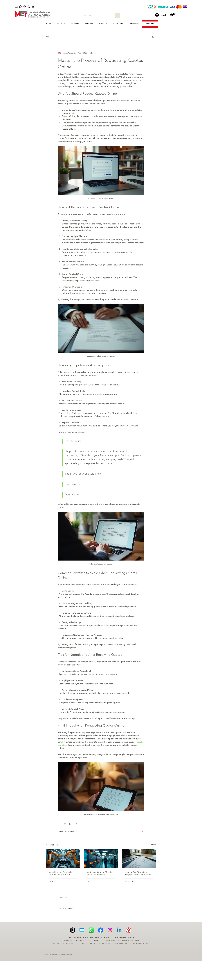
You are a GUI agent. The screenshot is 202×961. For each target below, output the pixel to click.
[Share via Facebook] (59, 824)
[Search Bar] (117, 15)
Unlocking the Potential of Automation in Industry (61, 873)
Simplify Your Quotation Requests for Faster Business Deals (138, 873)
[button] (172, 14)
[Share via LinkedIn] (70, 824)
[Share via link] (76, 824)
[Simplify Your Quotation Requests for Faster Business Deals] (139, 858)
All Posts (49, 37)
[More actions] (142, 53)
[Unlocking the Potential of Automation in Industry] (63, 858)
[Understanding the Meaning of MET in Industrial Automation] (101, 858)
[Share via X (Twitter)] (64, 824)
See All (153, 844)
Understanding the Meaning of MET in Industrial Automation (100, 873)
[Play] (85, 6)
